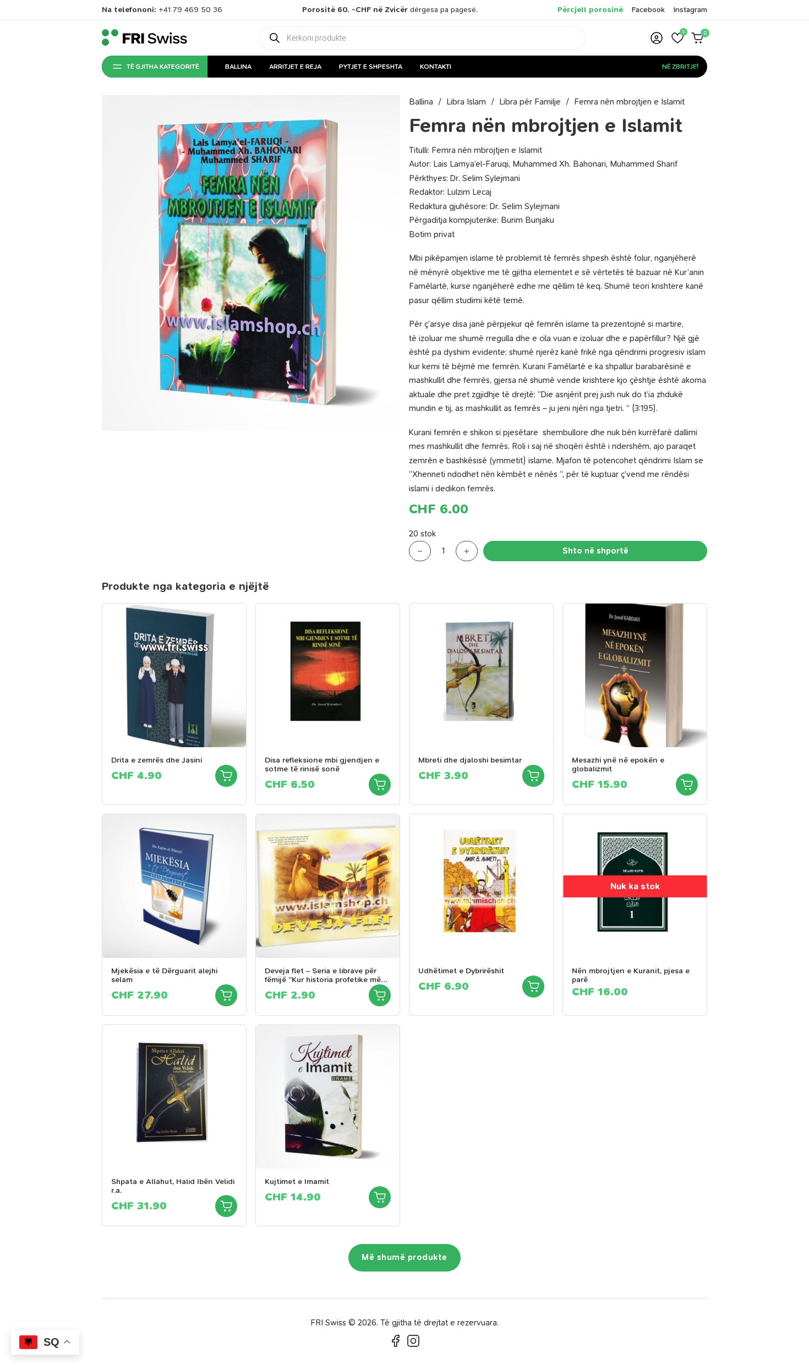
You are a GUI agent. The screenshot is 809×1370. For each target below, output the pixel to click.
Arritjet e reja (295, 66)
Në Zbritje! (680, 66)
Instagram (690, 9)
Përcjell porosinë (590, 9)
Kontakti (435, 66)
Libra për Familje (530, 102)
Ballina (238, 66)
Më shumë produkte (404, 1257)
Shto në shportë (595, 551)
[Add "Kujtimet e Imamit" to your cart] (379, 1197)
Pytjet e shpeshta (370, 66)
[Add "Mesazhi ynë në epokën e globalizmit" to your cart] (686, 784)
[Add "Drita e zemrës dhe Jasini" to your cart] (226, 775)
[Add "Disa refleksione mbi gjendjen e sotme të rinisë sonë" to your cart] (379, 784)
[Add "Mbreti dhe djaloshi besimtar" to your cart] (533, 775)
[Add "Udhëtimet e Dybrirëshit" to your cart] (533, 986)
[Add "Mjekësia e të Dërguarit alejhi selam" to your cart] (226, 995)
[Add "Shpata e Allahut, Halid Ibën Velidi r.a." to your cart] (226, 1206)
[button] (677, 38)
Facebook (648, 9)
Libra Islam (466, 102)
